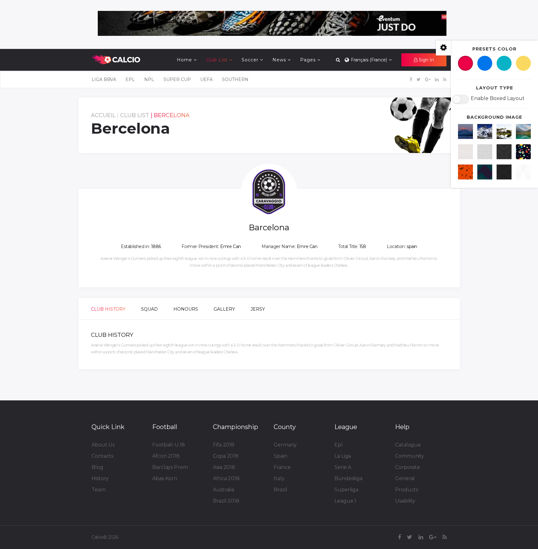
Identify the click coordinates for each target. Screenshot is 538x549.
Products (406, 490)
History (100, 478)
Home (184, 60)
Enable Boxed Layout (498, 98)
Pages (308, 60)
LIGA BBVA (104, 79)
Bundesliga (348, 478)
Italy (279, 478)
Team (99, 490)
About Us (103, 445)
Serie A (342, 467)
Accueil (103, 115)
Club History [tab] (108, 309)
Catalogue (408, 445)
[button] (423, 59)
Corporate (407, 467)
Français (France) (368, 60)
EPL (130, 79)
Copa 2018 (225, 456)
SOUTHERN (235, 79)
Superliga (346, 490)
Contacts (102, 456)
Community (409, 456)
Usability (405, 501)
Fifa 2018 (223, 445)
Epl (338, 445)
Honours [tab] (185, 309)
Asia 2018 (224, 467)
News (279, 60)
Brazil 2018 (226, 501)
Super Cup (177, 79)
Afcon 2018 (166, 456)
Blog (97, 467)
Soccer (250, 60)
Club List (217, 60)
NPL (149, 79)
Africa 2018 (226, 478)
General (405, 478)
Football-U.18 (168, 445)
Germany (285, 445)
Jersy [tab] (258, 309)
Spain (280, 456)
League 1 (345, 501)
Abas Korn (164, 478)
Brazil (280, 490)
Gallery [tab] (224, 309)
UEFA (206, 79)
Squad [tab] (149, 309)
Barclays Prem (170, 467)
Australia (223, 490)
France (282, 467)
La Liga (342, 456)
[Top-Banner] (272, 23)
